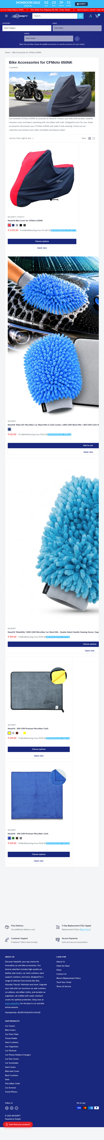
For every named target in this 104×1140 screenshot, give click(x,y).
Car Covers (10, 1026)
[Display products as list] (94, 138)
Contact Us (61, 974)
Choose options (42, 241)
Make (55, 23)
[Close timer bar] (101, 4)
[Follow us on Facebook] (7, 1108)
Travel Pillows (11, 1092)
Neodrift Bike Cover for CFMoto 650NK (25, 221)
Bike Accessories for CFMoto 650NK (26, 53)
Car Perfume (10, 1051)
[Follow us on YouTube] (16, 1108)
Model (27, 33)
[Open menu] (6, 16)
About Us (60, 962)
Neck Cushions (11, 1042)
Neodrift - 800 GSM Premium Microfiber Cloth (28, 729)
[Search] (80, 16)
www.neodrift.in (12, 1003)
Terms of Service (63, 986)
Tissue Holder (11, 1038)
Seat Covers (10, 1067)
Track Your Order (63, 982)
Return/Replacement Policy (68, 978)
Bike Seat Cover (12, 1071)
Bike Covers (10, 1030)
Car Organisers (11, 1047)
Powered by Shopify (13, 1119)
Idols (7, 1079)
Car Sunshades (11, 1063)
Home (7, 53)
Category (6, 23)
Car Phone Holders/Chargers (18, 1055)
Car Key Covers (12, 1059)
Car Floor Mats (12, 1034)
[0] (96, 16)
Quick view (42, 248)
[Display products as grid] (90, 138)
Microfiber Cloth (12, 1084)
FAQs (58, 970)
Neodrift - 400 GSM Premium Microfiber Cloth (28, 834)
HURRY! (82, 4)
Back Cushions (11, 1075)
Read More (85, 930)
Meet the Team (63, 966)
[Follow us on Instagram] (11, 1108)
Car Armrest (10, 1088)
